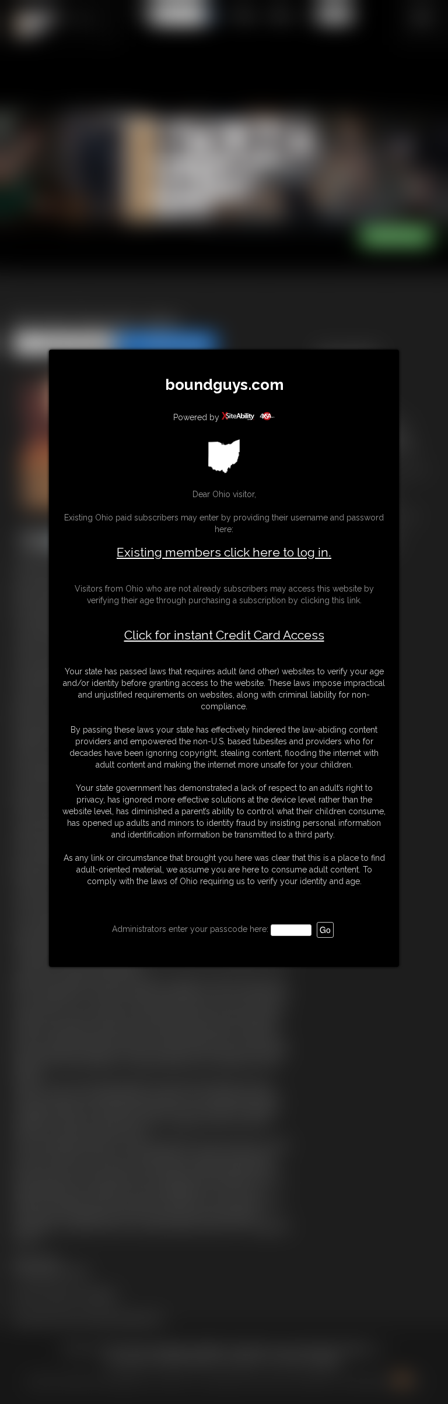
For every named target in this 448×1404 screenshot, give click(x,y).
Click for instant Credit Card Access (224, 635)
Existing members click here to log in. (224, 552)
